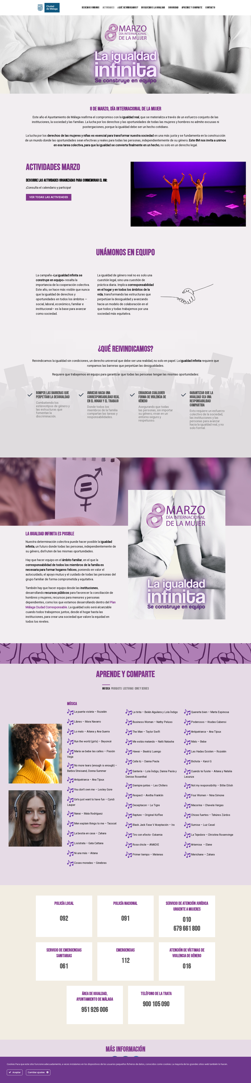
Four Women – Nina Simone (207, 795)
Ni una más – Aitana (86, 853)
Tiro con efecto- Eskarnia (147, 834)
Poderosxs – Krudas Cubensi (208, 722)
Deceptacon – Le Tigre (146, 805)
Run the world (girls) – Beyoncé (92, 741)
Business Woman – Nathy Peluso (152, 722)
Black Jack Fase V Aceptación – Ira (154, 824)
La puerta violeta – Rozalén (90, 711)
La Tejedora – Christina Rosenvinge (212, 834)
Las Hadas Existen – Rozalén (208, 751)
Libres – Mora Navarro (87, 721)
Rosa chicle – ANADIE (146, 844)
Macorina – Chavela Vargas (207, 805)
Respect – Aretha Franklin (148, 795)
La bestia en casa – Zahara (90, 833)
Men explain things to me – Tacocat (95, 823)
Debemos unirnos (91, 7)
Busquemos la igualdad (153, 7)
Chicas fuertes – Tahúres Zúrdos (210, 815)
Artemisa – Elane (201, 844)
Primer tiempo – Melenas (148, 854)
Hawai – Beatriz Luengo (147, 751)
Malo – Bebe (198, 741)
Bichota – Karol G (201, 761)
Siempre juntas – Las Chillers (150, 785)
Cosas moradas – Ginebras (90, 862)
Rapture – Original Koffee (148, 815)
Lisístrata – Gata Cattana (88, 843)
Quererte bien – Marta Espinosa (210, 712)
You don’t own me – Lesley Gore (93, 789)
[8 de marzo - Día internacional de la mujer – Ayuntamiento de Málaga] (48, 7)
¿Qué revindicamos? (127, 7)
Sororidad (173, 7)
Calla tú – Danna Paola (146, 761)
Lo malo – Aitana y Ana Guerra (92, 731)
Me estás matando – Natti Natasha (153, 741)
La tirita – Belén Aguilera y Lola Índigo (155, 712)
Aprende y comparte (192, 7)
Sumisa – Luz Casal (203, 824)
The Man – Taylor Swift (146, 731)
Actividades (109, 7)
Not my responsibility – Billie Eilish (212, 785)
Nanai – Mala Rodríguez (88, 813)
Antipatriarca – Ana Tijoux (89, 779)
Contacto (210, 7)
